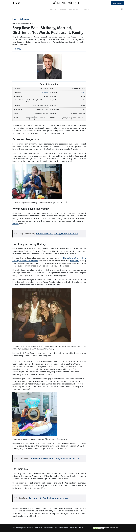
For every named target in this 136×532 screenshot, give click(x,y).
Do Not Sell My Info (17, 529)
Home (14, 19)
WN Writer (18, 49)
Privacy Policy (29, 527)
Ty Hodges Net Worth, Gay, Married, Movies (49, 498)
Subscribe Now (117, 3)
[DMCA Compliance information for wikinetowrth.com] (98, 528)
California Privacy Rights (61, 527)
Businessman (74, 9)
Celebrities (53, 9)
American (45, 92)
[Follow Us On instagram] (19, 3)
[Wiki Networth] (66, 3)
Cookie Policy (38, 527)
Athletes (63, 9)
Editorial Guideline (48, 527)
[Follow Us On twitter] (16, 3)
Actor (83, 92)
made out (74, 261)
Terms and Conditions (17, 527)
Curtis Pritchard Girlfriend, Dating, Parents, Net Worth (54, 458)
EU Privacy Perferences (75, 527)
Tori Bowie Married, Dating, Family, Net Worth (57, 233)
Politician (85, 9)
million (15, 224)
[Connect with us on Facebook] (13, 3)
